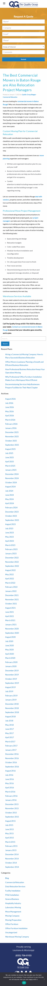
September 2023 (12, 520)
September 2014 (12, 867)
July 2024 (9, 491)
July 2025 (9, 453)
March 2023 (10, 545)
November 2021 (12, 599)
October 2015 (11, 812)
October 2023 (11, 516)
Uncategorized (11, 932)
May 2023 (9, 537)
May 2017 (9, 733)
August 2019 (10, 687)
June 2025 (9, 457)
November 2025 (12, 436)
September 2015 (12, 817)
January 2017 (11, 750)
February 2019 (11, 695)
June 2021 (9, 612)
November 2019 (12, 675)
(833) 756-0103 (23, 955)
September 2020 (12, 633)
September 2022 (12, 566)
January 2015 (11, 850)
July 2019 (9, 691)
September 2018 (12, 712)
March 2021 (10, 620)
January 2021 (11, 624)
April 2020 (9, 654)
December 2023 (12, 512)
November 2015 (12, 808)
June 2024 (9, 495)
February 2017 (11, 746)
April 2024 (9, 503)
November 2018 (12, 708)
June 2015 (9, 829)
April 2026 (9, 415)
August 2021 (10, 608)
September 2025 (12, 445)
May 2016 (9, 783)
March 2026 (10, 420)
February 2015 (11, 846)
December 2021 (12, 595)
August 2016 (10, 771)
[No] (44, 979)
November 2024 (12, 478)
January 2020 (11, 666)
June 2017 (9, 729)
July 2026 (9, 403)
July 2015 (9, 825)
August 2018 (10, 716)
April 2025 (9, 461)
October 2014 (11, 863)
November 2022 (12, 562)
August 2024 (10, 486)
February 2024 (11, 507)
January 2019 (11, 700)
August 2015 (10, 821)
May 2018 (9, 725)
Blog (7, 878)
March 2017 (10, 741)
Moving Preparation (13, 920)
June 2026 (9, 407)
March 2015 (10, 842)
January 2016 (11, 800)
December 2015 (12, 804)
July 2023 (9, 528)
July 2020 (9, 641)
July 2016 (9, 775)
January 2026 (11, 428)
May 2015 (9, 833)
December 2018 (12, 704)
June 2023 (9, 532)
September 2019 (12, 683)
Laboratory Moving (13, 907)
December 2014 (12, 854)
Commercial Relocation (10, 97)
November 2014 (12, 858)
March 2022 (10, 583)
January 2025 (11, 470)
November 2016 (12, 758)
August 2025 (10, 449)
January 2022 (11, 591)
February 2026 (11, 424)
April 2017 (9, 737)
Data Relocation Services (15, 886)
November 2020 (12, 629)
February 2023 (11, 549)
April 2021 (9, 616)
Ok (24, 983)
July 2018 (9, 721)
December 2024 (12, 474)
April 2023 (9, 541)
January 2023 (11, 553)
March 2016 (10, 792)
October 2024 (11, 482)
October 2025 (11, 441)
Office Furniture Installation (16, 928)
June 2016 (9, 779)
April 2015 (9, 838)
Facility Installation (12, 891)
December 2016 (12, 754)
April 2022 (9, 578)
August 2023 (10, 524)
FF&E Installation (12, 895)
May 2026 (9, 411)
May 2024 (9, 499)
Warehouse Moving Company (17, 937)
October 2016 (11, 762)
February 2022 (11, 587)
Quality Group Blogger (29, 94)
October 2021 (11, 603)
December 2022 (12, 558)
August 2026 (10, 399)
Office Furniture (11, 924)
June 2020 (9, 645)
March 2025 (10, 466)
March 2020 (10, 658)
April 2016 (9, 787)
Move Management (13, 912)
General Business (12, 899)
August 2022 (10, 570)
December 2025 (12, 432)
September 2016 (12, 767)
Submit (23, 59)
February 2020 (11, 662)
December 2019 (12, 670)
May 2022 (9, 574)
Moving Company (12, 916)
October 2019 (11, 679)
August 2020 (10, 637)
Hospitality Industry (13, 903)
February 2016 (11, 796)
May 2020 (9, 649)
